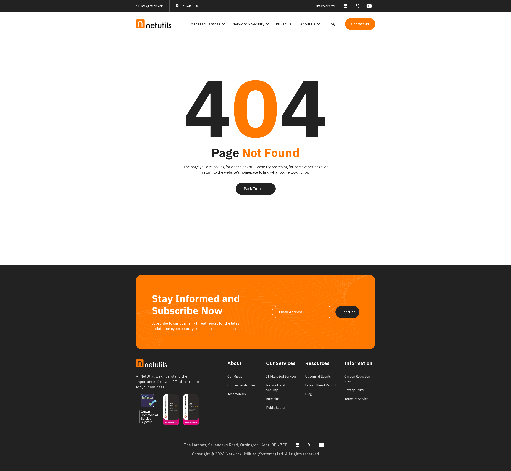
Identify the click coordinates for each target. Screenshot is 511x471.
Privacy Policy (354, 390)
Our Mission (235, 376)
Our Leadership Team (242, 385)
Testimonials (236, 394)
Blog (331, 24)
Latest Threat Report (320, 385)
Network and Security (275, 387)
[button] (207, 24)
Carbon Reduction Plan (357, 378)
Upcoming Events (318, 376)
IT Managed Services (281, 376)
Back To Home (255, 188)
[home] (154, 24)
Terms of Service (356, 399)
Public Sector (275, 408)
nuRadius (283, 24)
